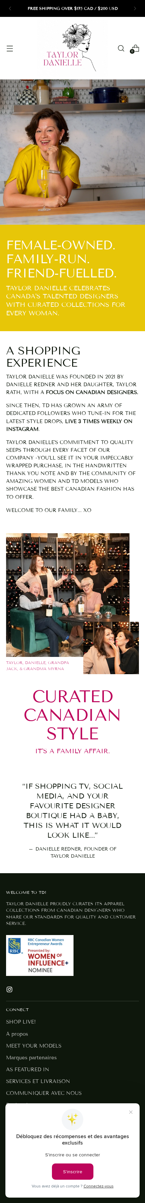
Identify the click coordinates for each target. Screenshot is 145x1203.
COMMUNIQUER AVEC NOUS (44, 1093)
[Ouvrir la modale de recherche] (121, 48)
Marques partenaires (31, 1058)
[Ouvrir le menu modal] (10, 48)
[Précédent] (10, 8)
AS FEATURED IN (27, 1069)
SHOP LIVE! (21, 1022)
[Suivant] (134, 8)
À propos (17, 1034)
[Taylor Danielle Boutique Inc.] (72, 48)
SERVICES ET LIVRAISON (38, 1081)
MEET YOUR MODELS (33, 1046)
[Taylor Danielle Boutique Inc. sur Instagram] (10, 990)
